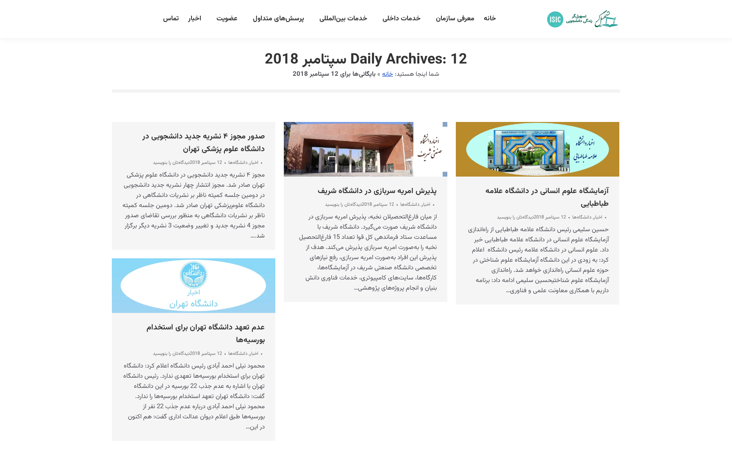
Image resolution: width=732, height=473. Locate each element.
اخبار (254, 162)
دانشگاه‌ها (237, 162)
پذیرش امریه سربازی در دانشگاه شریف (377, 191)
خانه (387, 74)
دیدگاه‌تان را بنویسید (171, 163)
